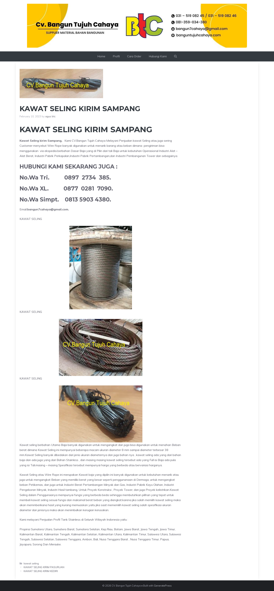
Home (101, 56)
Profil (116, 56)
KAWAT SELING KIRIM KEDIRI (41, 571)
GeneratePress (163, 585)
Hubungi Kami (158, 56)
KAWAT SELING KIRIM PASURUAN (44, 567)
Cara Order (134, 56)
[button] (175, 56)
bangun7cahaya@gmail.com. (48, 209)
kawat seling (31, 563)
